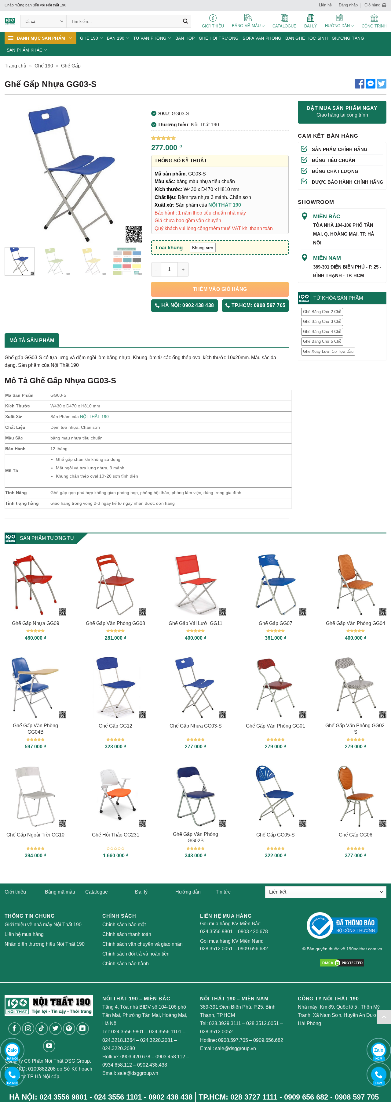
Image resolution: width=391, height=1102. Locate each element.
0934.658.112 (117, 1065)
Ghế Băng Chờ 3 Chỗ (322, 321)
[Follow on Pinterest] (69, 1028)
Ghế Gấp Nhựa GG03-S (196, 725)
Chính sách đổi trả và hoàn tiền (136, 953)
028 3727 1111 (253, 1097)
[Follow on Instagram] (28, 1028)
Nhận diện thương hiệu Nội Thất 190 (45, 944)
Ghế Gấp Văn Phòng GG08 (115, 623)
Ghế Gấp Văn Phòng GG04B (35, 729)
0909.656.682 (253, 948)
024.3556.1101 (165, 1031)
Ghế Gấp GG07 (275, 623)
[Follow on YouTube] (49, 1046)
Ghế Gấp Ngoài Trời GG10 (35, 834)
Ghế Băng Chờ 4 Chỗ (322, 331)
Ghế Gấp (71, 65)
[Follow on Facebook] (14, 1028)
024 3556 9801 (63, 1097)
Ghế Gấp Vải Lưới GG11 (195, 623)
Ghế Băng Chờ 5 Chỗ (322, 341)
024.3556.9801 (216, 931)
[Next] (131, 174)
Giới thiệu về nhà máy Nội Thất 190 (43, 924)
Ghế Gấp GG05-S (275, 834)
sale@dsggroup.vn (137, 1073)
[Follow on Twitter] (55, 1028)
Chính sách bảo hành (125, 963)
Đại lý (141, 891)
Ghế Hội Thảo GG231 (115, 834)
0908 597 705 (357, 1097)
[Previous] (14, 174)
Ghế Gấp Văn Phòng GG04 (355, 623)
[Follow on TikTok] (41, 1028)
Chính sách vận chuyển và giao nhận (142, 944)
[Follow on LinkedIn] (82, 1028)
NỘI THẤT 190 (94, 416)
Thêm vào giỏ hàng (220, 289)
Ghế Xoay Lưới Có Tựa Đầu (328, 351)
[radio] (202, 247)
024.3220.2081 (156, 1040)
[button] (375, 5)
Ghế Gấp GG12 (115, 725)
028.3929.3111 (225, 1023)
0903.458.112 (170, 1056)
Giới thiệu (15, 891)
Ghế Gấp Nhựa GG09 (35, 623)
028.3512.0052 (216, 1031)
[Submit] (185, 21)
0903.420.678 (253, 931)
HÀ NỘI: (187, 305)
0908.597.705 (233, 1040)
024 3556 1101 (118, 1097)
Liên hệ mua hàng (24, 934)
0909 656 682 (306, 1097)
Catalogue (96, 891)
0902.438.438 (152, 1065)
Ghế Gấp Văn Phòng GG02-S (355, 729)
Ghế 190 (44, 65)
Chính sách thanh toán (126, 934)
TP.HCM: (258, 305)
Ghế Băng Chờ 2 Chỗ (322, 311)
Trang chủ (15, 65)
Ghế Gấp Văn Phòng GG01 (275, 725)
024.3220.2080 (118, 1048)
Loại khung (169, 247)
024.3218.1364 (118, 1040)
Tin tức (223, 891)
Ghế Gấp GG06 (355, 834)
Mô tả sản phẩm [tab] (31, 340)
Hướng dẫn (188, 891)
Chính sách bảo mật (124, 924)
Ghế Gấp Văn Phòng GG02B (195, 837)
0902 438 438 (170, 1097)
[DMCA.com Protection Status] (342, 962)
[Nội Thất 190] (10, 21)
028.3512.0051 (216, 948)
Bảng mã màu (60, 891)
